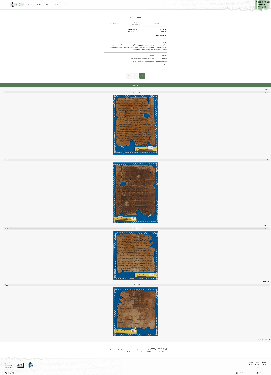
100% (139, 92)
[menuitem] (68, 4)
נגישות (264, 373)
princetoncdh (9, 367)
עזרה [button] (31, 4)
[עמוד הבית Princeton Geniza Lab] (29, 365)
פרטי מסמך (156, 23)
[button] (263, 5)
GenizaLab (9, 363)
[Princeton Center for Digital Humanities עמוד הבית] (19, 365)
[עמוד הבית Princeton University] (9, 373)
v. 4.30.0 (17, 373)
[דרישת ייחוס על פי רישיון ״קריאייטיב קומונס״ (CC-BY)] (237, 373)
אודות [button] (40, 4)
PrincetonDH (9, 365)
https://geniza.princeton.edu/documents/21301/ (138, 351)
